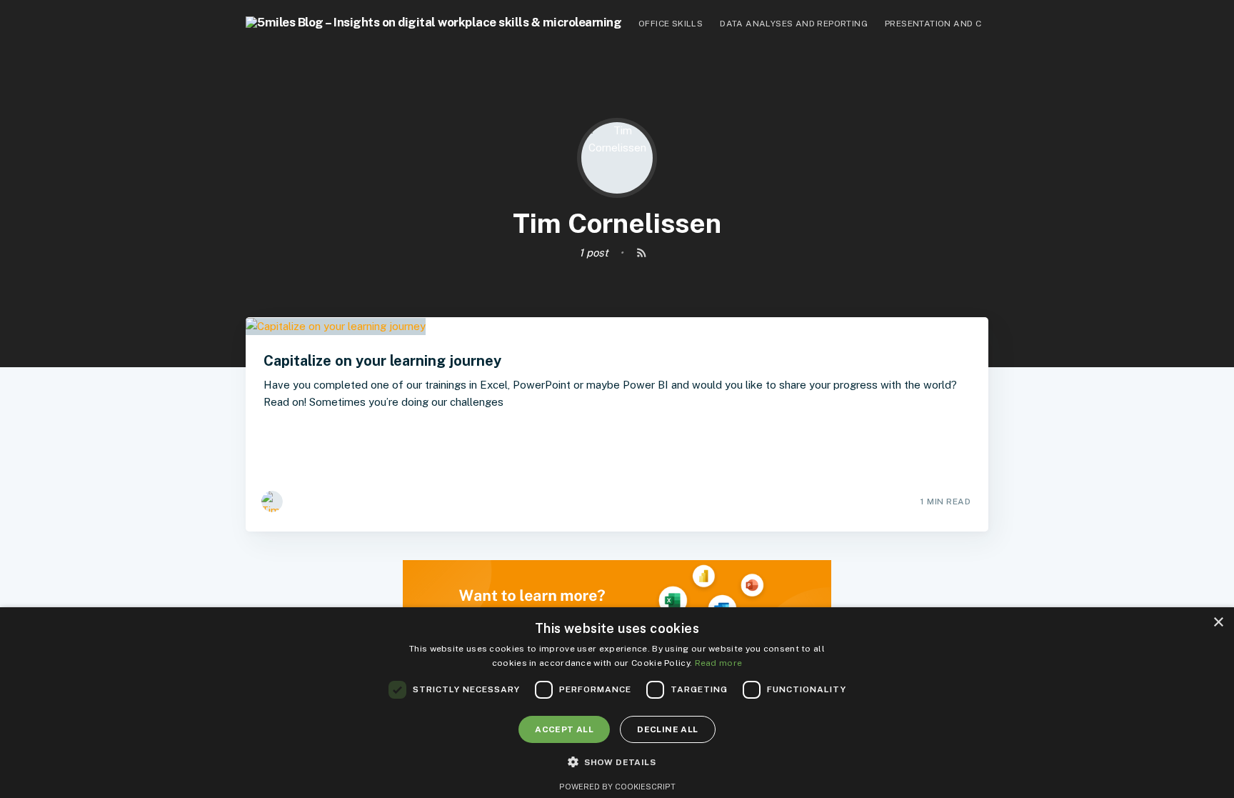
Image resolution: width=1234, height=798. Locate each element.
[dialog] (617, 702)
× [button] (1218, 622)
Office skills (670, 24)
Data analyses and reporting (794, 24)
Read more (719, 663)
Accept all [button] (564, 729)
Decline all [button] (667, 729)
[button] (617, 762)
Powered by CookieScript (617, 786)
